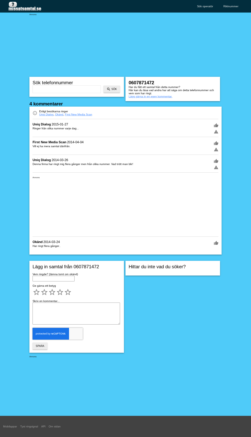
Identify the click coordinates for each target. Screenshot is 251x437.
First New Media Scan (78, 114)
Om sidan (55, 426)
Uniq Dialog (46, 114)
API (43, 426)
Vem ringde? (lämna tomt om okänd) (55, 274)
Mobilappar (10, 426)
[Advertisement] (125, 43)
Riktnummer (230, 6)
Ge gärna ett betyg (44, 285)
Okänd (59, 114)
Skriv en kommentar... (46, 301)
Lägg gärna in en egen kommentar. (150, 96)
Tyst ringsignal (29, 426)
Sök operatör (205, 6)
